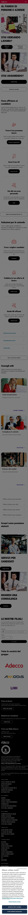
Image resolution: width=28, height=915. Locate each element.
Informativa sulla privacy (16, 898)
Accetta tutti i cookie (14, 907)
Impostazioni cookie (14, 901)
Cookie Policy (6, 898)
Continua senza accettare (22, 868)
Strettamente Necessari (14, 911)
